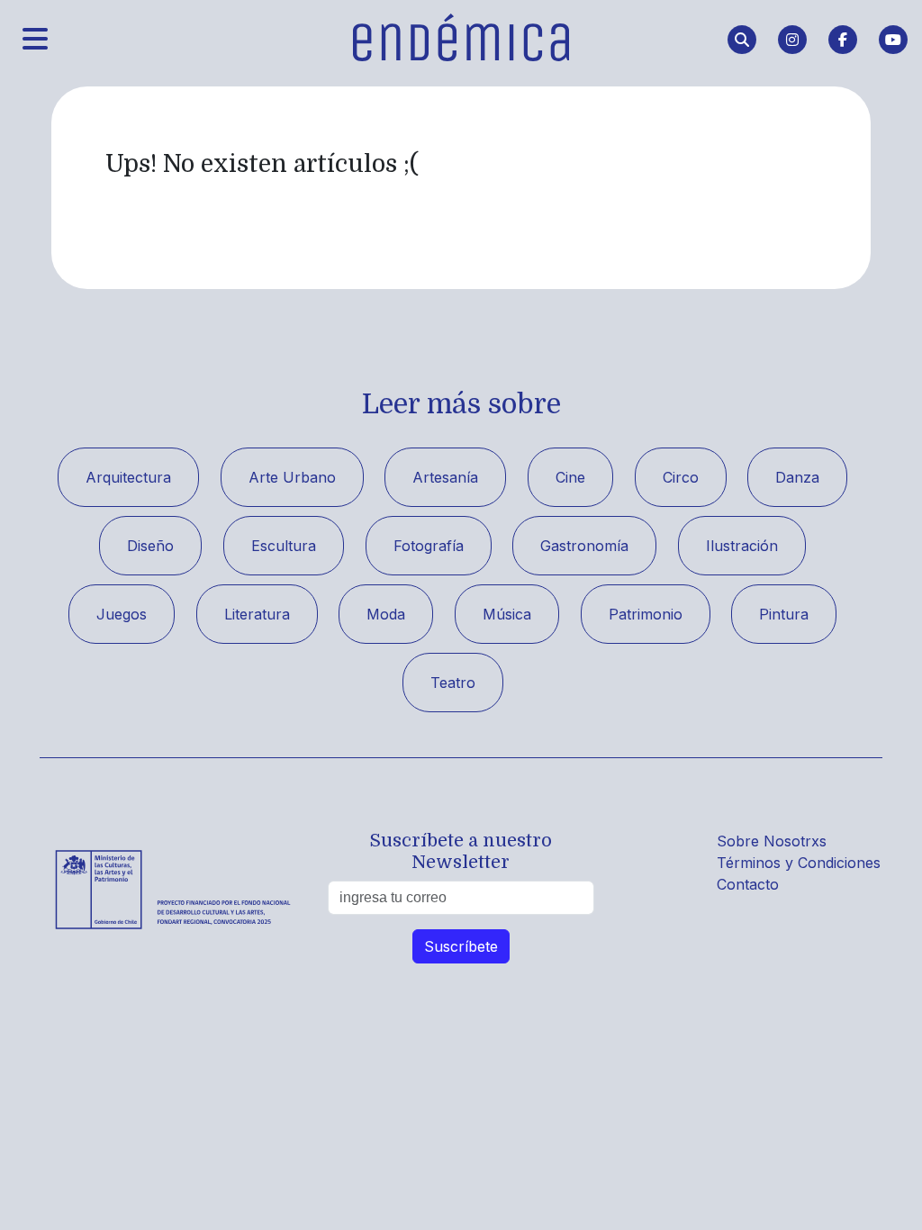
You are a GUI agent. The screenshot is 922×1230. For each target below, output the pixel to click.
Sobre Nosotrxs (772, 841)
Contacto (748, 884)
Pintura (784, 614)
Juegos (121, 614)
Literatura (257, 614)
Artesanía (445, 477)
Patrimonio (645, 614)
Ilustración (742, 546)
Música (507, 614)
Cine (570, 477)
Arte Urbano (292, 477)
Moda (385, 614)
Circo (681, 477)
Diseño (150, 546)
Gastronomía (584, 546)
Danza (797, 477)
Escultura (283, 546)
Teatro (452, 683)
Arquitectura (128, 477)
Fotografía (428, 546)
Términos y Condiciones (799, 863)
